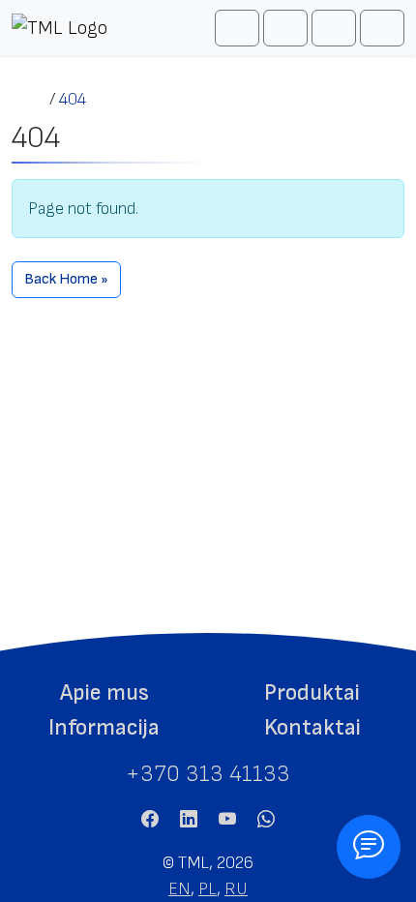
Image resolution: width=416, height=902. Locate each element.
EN (179, 889)
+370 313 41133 (208, 774)
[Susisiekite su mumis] (369, 847)
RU (236, 889)
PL (207, 889)
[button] (104, 693)
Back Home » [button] (66, 279)
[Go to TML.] (30, 99)
